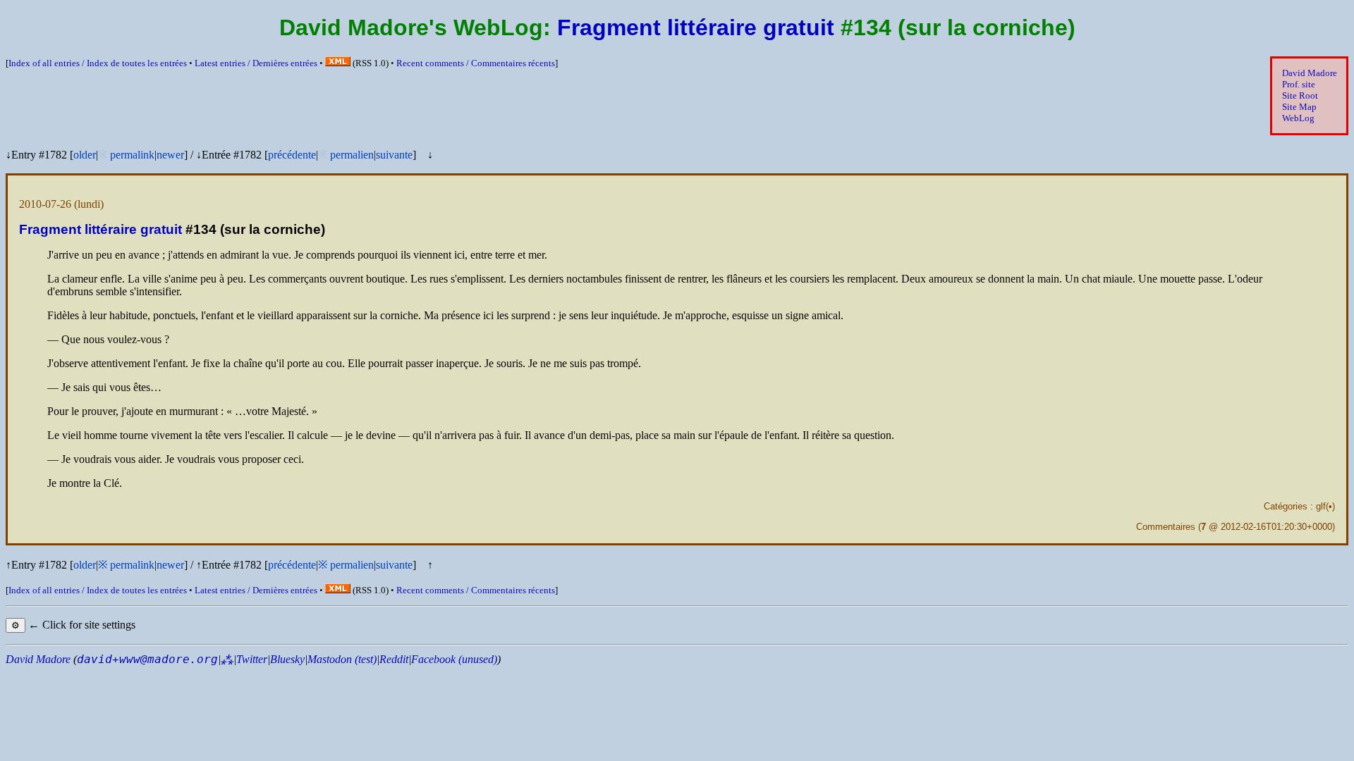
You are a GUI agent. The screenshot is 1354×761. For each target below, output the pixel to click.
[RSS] (337, 63)
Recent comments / (475, 63)
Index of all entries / (97, 63)
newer (170, 155)
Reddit (393, 659)
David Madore (1309, 73)
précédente (292, 155)
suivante (394, 155)
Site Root (1300, 95)
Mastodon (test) (342, 659)
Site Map (1299, 106)
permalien (352, 155)
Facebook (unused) (454, 659)
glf (1321, 506)
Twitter (251, 659)
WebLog (1298, 118)
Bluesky (287, 659)
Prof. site (1298, 84)
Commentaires (1165, 526)
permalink (132, 155)
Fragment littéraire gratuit (695, 27)
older (84, 155)
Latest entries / (256, 63)
